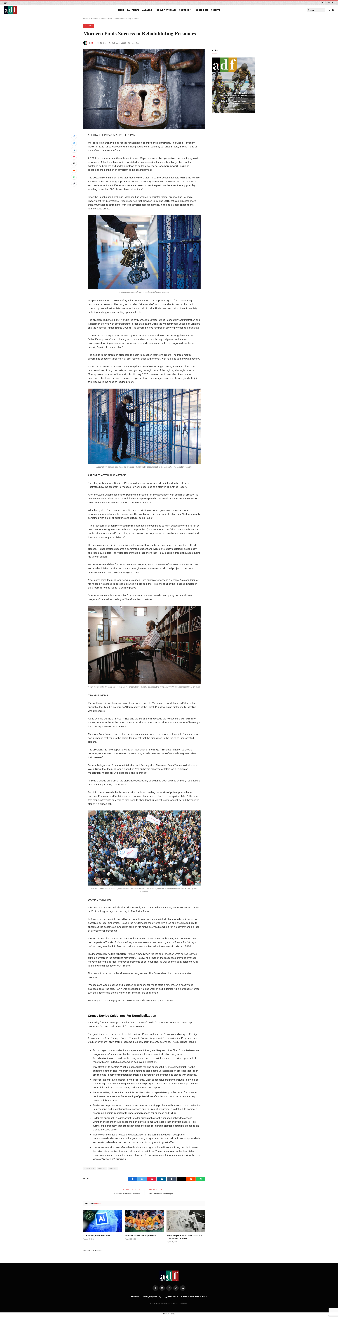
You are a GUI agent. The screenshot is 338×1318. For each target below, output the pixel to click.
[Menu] (5, 2)
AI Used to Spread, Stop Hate (96, 1235)
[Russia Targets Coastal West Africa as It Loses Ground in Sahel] (185, 1221)
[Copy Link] (74, 183)
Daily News (133, 10)
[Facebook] (74, 136)
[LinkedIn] (74, 149)
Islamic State (89, 1168)
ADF (92, 43)
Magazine (147, 10)
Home (121, 10)
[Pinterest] (74, 156)
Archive (215, 10)
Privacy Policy (169, 1314)
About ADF (185, 10)
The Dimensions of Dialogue (161, 1193)
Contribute (201, 10)
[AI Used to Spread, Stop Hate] (102, 1221)
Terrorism (113, 1168)
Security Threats (166, 10)
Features (88, 26)
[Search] (333, 10)
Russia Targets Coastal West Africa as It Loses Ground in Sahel (184, 1237)
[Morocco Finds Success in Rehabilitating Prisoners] (144, 89)
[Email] (74, 163)
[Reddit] (74, 170)
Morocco (102, 1168)
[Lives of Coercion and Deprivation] (144, 1221)
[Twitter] (74, 143)
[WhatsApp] (74, 176)
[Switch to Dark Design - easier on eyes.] (328, 10)
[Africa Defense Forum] (10, 10)
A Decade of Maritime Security (127, 1193)
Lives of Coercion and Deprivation (140, 1235)
